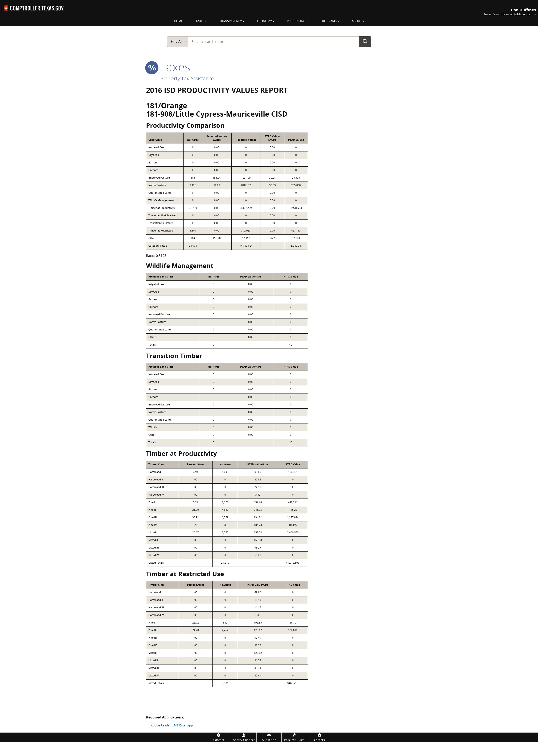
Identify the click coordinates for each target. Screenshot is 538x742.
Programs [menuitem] (328, 21)
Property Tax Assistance (187, 78)
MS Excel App (183, 725)
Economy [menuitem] (264, 21)
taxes (173, 67)
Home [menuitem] (178, 21)
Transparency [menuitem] (230, 21)
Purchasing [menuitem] (296, 21)
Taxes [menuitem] (200, 21)
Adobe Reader (161, 725)
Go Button (365, 41)
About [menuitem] (357, 21)
